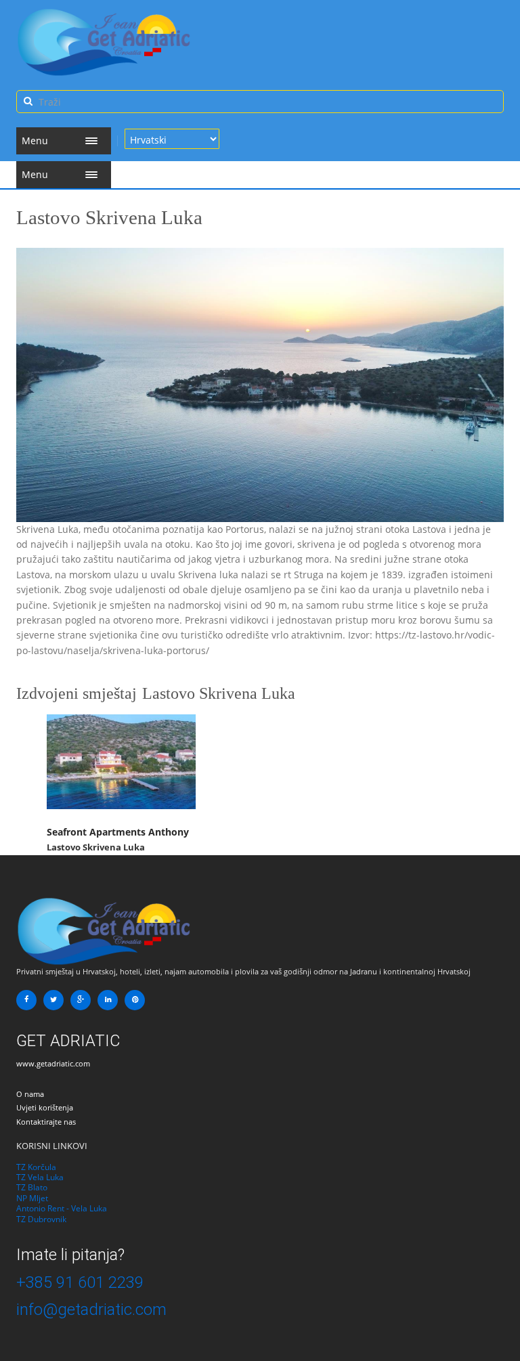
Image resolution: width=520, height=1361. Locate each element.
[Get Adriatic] (104, 42)
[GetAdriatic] (104, 931)
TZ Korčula (36, 1167)
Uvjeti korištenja (44, 1107)
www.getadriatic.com (53, 1063)
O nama (30, 1094)
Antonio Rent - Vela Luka (61, 1208)
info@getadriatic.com (91, 1309)
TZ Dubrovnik (41, 1219)
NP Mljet (32, 1198)
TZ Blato (31, 1187)
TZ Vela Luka (40, 1177)
